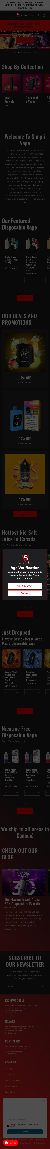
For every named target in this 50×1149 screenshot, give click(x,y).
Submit (25, 593)
